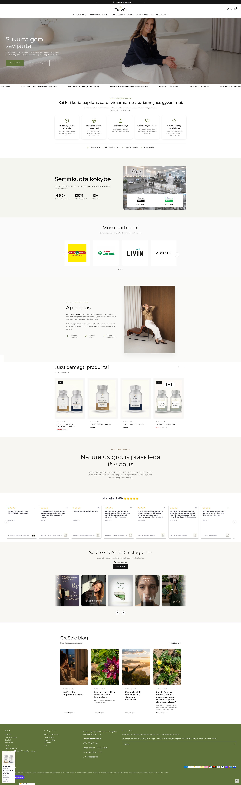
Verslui (7, 745)
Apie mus (8, 734)
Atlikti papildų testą (145, 15)
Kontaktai (8, 740)
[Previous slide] (6, 522)
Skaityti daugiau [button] (24, 517)
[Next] (123, 612)
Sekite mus (120, 566)
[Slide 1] (118, 269)
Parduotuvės (161, 15)
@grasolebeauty (122, 562)
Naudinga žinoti (50, 731)
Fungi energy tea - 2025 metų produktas (127, 2)
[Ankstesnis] (64, 254)
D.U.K (45, 745)
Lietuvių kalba (25, 784)
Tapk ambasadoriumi (11, 748)
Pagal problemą (79, 15)
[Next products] (184, 367)
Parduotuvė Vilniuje (11, 737)
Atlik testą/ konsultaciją (51, 734)
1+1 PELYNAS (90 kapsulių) (165, 424)
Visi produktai (117, 15)
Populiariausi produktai (99, 15)
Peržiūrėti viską (174, 643)
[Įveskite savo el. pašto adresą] (234, 744)
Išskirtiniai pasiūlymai (38, 63)
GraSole (8, 731)
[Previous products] (178, 367)
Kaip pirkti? (47, 743)
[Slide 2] (120, 269)
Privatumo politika (49, 740)
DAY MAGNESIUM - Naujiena (100, 424)
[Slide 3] (122, 269)
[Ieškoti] (232, 9)
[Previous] (117, 612)
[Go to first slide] (234, 522)
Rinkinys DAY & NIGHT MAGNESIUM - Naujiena (66, 425)
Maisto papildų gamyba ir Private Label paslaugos (20, 751)
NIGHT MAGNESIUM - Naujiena (134, 424)
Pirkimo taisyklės (49, 737)
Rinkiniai (130, 15)
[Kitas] (177, 254)
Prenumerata (9, 743)
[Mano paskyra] (228, 9)
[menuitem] (79, 15)
